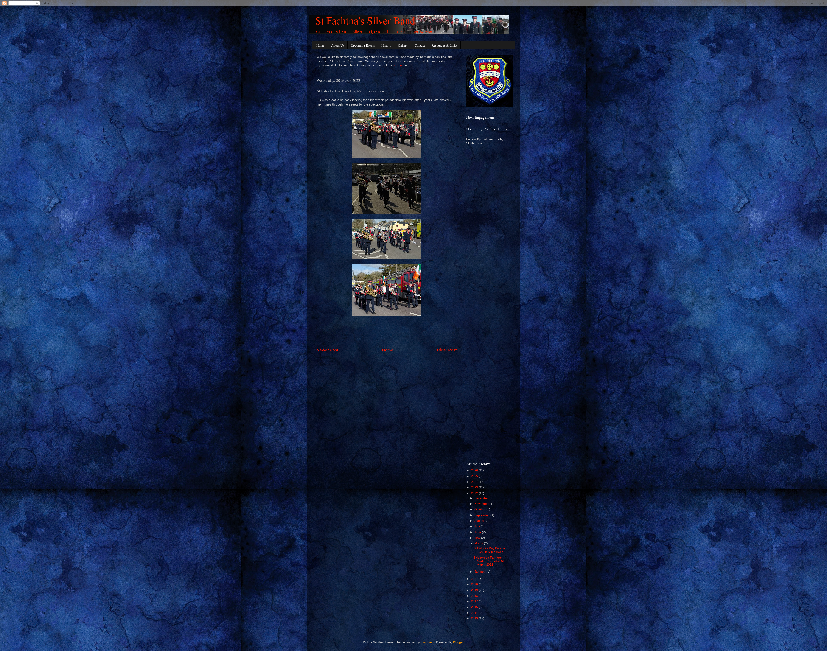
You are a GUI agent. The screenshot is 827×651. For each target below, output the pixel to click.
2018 (475, 595)
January (480, 571)
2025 (475, 476)
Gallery (403, 45)
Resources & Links (444, 45)
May (477, 537)
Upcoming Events (363, 45)
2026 (475, 470)
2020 (475, 584)
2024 (475, 481)
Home (320, 45)
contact (399, 65)
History (386, 45)
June (478, 532)
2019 (475, 590)
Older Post (447, 350)
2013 (475, 618)
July (477, 526)
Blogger (458, 642)
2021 (475, 578)
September (482, 515)
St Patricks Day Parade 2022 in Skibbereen (489, 550)
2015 (475, 607)
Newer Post (327, 350)
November (482, 503)
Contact (420, 45)
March (479, 543)
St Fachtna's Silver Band (365, 20)
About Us (337, 45)
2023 (475, 487)
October (480, 509)
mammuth (427, 642)
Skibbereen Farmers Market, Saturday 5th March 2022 (489, 561)
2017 (475, 601)
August (479, 520)
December (482, 498)
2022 (475, 493)
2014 (475, 612)
